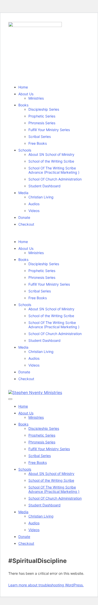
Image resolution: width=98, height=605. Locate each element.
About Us (25, 94)
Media (23, 193)
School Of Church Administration (55, 179)
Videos (33, 210)
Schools (24, 150)
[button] (49, 232)
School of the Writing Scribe (51, 161)
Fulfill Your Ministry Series (49, 130)
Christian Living (41, 197)
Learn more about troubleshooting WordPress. (46, 585)
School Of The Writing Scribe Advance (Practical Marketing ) (53, 170)
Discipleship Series (43, 109)
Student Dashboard (44, 186)
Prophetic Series (41, 116)
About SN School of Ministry (51, 154)
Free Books (37, 143)
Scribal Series (39, 136)
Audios (33, 204)
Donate (24, 217)
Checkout (26, 224)
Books (23, 105)
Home (23, 87)
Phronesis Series (41, 123)
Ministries (36, 98)
